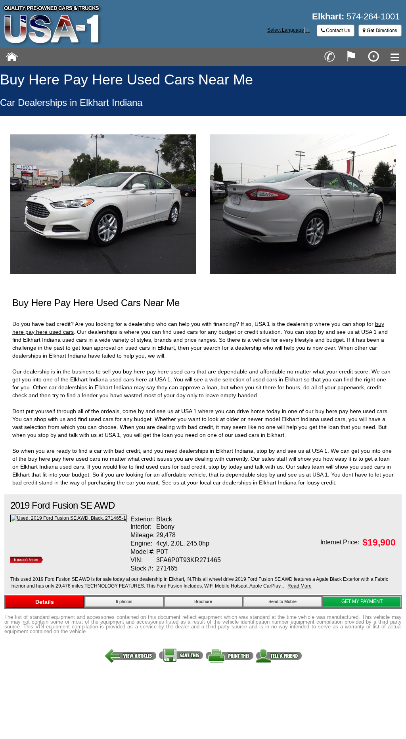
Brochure (203, 601)
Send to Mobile (282, 601)
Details (44, 602)
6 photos (124, 601)
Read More (299, 586)
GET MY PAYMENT (362, 601)
